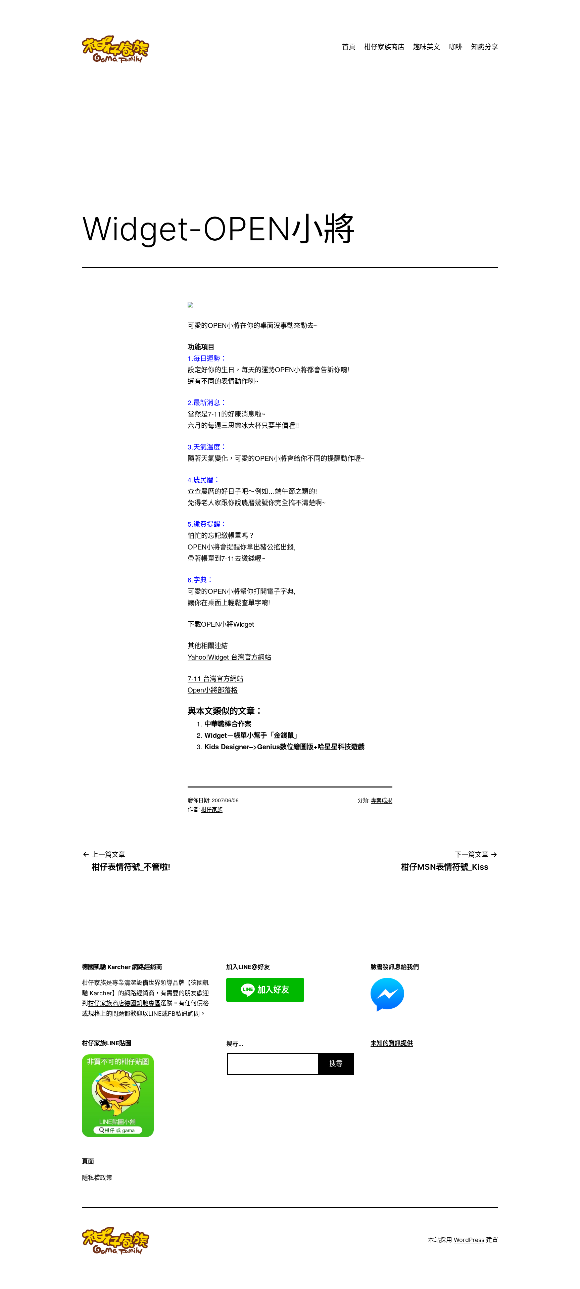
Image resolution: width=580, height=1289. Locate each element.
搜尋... (234, 1043)
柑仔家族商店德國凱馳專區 (124, 1003)
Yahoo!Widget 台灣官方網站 (229, 657)
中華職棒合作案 (227, 723)
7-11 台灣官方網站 (215, 678)
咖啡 (456, 47)
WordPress (469, 1239)
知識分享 (484, 47)
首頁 (348, 47)
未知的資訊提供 (392, 1043)
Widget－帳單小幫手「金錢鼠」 (252, 735)
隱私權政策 (97, 1177)
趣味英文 (426, 47)
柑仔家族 (212, 809)
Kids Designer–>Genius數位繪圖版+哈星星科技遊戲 (284, 746)
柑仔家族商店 (384, 47)
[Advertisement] (290, 151)
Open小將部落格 (213, 690)
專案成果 (381, 800)
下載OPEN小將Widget (221, 624)
